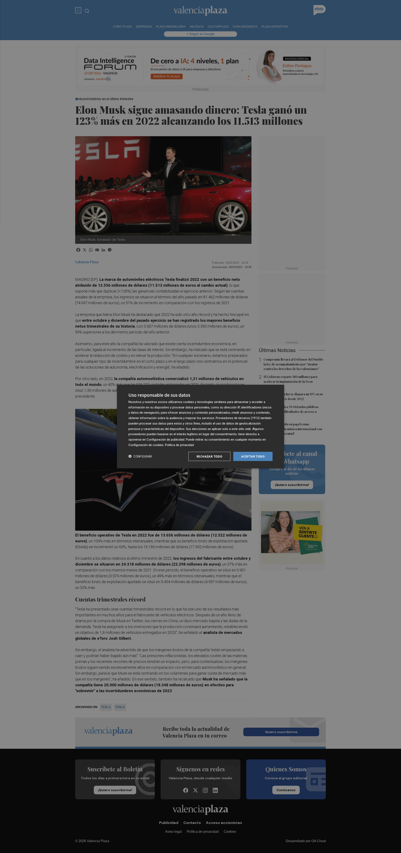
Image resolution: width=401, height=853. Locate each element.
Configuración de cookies (146, 445)
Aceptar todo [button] (253, 456)
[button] (140, 456)
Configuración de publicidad (165, 439)
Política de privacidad (179, 445)
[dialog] (200, 426)
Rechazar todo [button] (209, 456)
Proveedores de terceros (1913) (238, 418)
